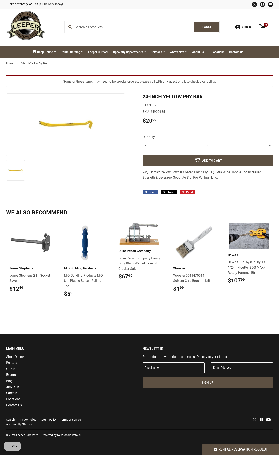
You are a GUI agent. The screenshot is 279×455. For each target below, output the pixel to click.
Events (11, 375)
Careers (11, 393)
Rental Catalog (71, 52)
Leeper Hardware (27, 435)
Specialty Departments (128, 52)
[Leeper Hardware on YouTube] (268, 420)
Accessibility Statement (21, 424)
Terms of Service (70, 419)
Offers (10, 369)
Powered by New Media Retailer (61, 435)
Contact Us (236, 52)
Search (210, 27)
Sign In (246, 26)
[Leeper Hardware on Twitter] (255, 420)
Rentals (11, 363)
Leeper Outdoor (98, 52)
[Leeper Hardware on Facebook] (261, 420)
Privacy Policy (27, 419)
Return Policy (48, 419)
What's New (177, 52)
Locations (218, 52)
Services (157, 52)
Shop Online (45, 52)
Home (9, 63)
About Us (198, 52)
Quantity (149, 137)
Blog (9, 381)
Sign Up (208, 382)
